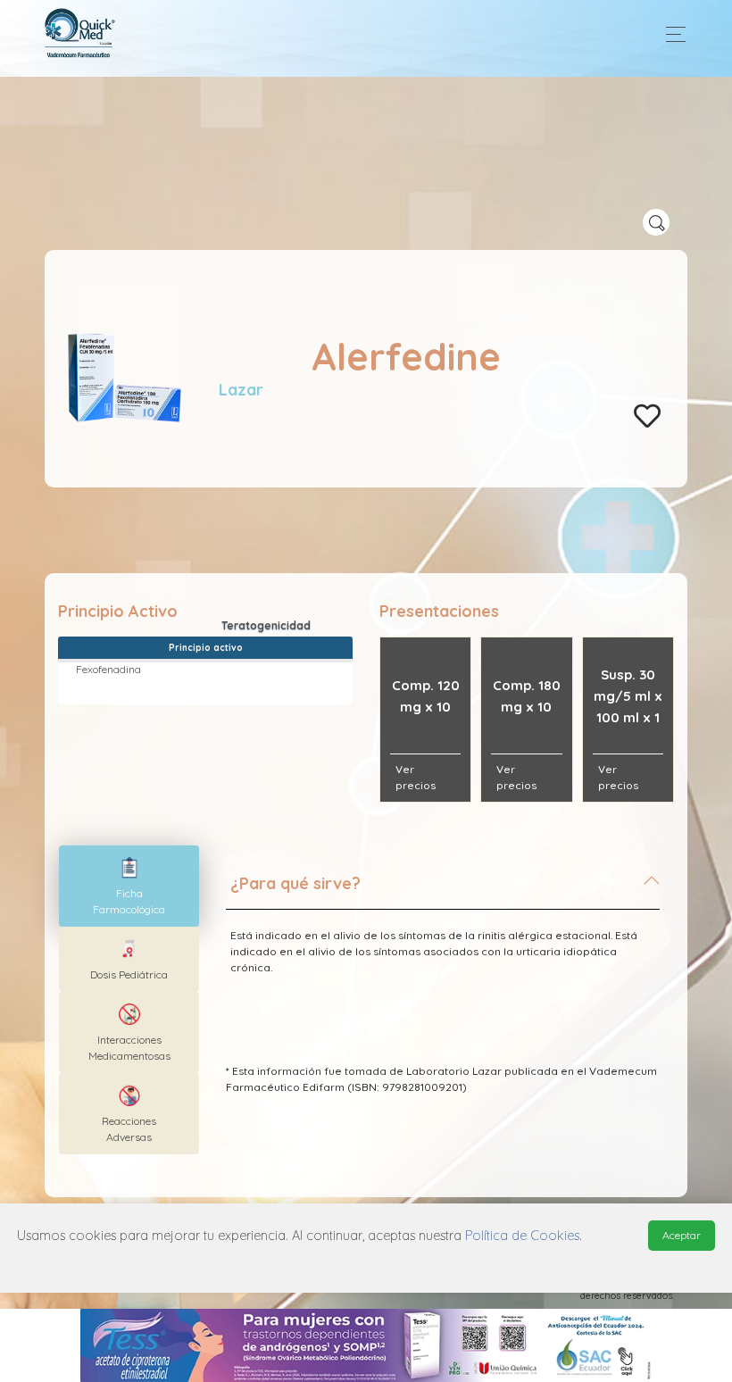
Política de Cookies (522, 1236)
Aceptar (681, 1235)
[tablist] (129, 886)
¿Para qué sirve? (295, 883)
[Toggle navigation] (670, 34)
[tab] (443, 891)
